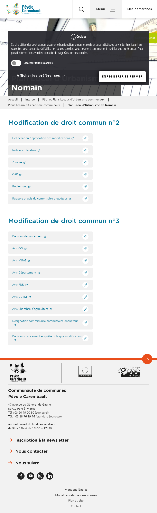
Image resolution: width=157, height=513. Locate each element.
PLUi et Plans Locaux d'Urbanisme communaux (73, 99)
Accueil (13, 99)
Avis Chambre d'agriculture (30, 309)
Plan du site (76, 500)
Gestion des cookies (75, 53)
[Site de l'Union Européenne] (90, 371)
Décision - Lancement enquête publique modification (47, 336)
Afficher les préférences (38, 75)
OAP (15, 174)
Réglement (19, 186)
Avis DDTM (19, 297)
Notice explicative (24, 150)
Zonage (17, 162)
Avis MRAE (19, 260)
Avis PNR (18, 284)
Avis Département (24, 272)
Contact (76, 506)
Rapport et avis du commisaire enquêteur (39, 198)
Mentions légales (76, 489)
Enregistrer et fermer (122, 76)
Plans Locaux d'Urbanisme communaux (34, 105)
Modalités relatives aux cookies (76, 495)
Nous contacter (31, 451)
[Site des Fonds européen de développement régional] (129, 371)
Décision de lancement (27, 236)
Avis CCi (17, 248)
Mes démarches (139, 9)
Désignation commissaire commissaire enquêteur (45, 321)
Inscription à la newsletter (42, 440)
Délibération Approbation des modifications (41, 138)
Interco (30, 99)
